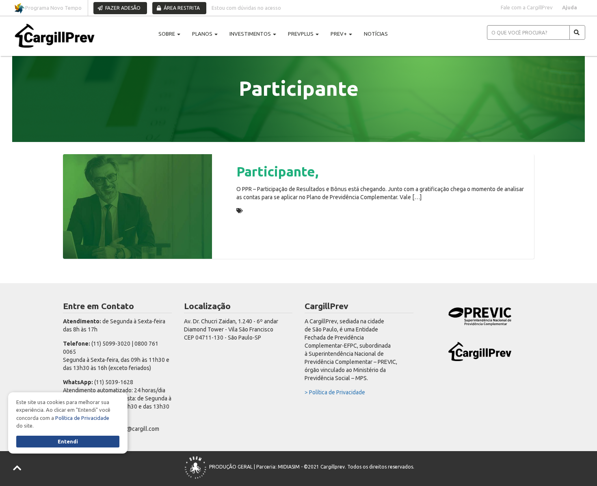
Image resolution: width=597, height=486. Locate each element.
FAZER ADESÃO (122, 8)
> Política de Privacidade (335, 392)
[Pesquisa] (577, 32)
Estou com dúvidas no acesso (246, 8)
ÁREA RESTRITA (181, 8)
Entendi (68, 441)
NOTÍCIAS (376, 34)
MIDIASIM (289, 466)
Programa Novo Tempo (53, 8)
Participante (261, 210)
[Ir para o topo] (17, 468)
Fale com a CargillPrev (527, 7)
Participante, (277, 171)
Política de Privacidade (82, 418)
